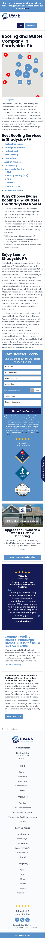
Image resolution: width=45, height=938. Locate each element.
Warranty (22, 776)
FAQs (22, 790)
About (22, 870)
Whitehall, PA (22, 852)
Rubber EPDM (13, 186)
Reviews (22, 883)
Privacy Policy (18, 925)
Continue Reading (13, 664)
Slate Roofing (10, 165)
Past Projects (22, 893)
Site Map (28, 925)
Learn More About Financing (22, 557)
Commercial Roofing (14, 169)
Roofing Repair (11, 151)
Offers (22, 879)
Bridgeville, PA (23, 838)
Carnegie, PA (22, 843)
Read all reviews (23, 621)
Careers (22, 888)
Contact (22, 772)
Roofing (22, 803)
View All (22, 857)
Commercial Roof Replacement (22, 817)
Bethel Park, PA (22, 834)
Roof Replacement (22, 807)
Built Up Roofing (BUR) (17, 175)
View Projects (8, 100)
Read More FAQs (14, 716)
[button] (8, 75)
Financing (22, 781)
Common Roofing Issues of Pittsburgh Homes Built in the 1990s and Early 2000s (22, 641)
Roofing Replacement (14, 147)
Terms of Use (25, 432)
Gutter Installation (13, 190)
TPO (9, 179)
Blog (22, 874)
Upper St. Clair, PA (22, 848)
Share (22, 549)
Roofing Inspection (13, 144)
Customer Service (23, 786)
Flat (9, 172)
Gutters (22, 821)
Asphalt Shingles (12, 162)
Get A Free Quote (22, 935)
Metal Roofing (11, 154)
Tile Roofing (10, 158)
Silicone (11, 182)
